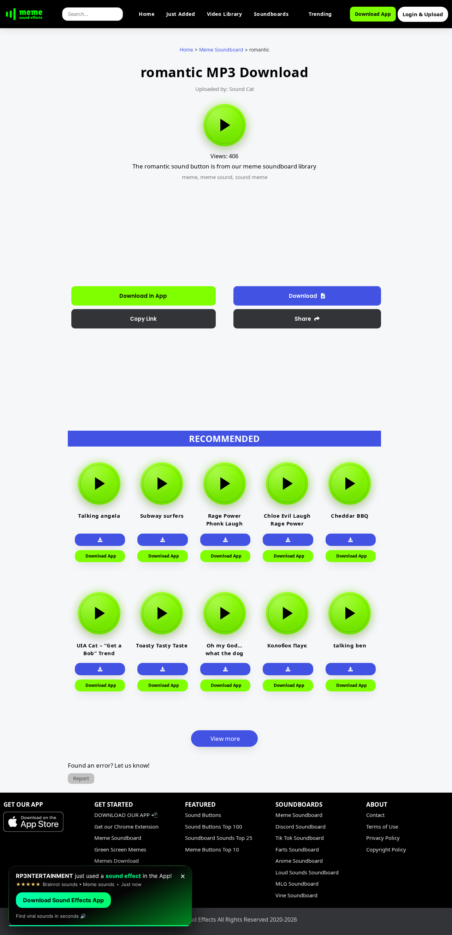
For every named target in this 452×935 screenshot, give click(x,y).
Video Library (224, 14)
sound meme (251, 176)
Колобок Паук (287, 645)
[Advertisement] (30, 179)
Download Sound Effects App (63, 900)
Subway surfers (162, 515)
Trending (320, 14)
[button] (143, 318)
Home (146, 14)
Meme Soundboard (221, 50)
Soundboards (271, 14)
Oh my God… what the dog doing (225, 653)
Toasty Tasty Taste (162, 645)
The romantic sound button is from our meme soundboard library (224, 166)
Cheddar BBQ (350, 515)
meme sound (216, 176)
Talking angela (99, 515)
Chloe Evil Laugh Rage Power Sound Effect (287, 523)
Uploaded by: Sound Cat (224, 88)
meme (189, 176)
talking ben (350, 645)
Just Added (180, 14)
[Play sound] (224, 125)
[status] (100, 896)
